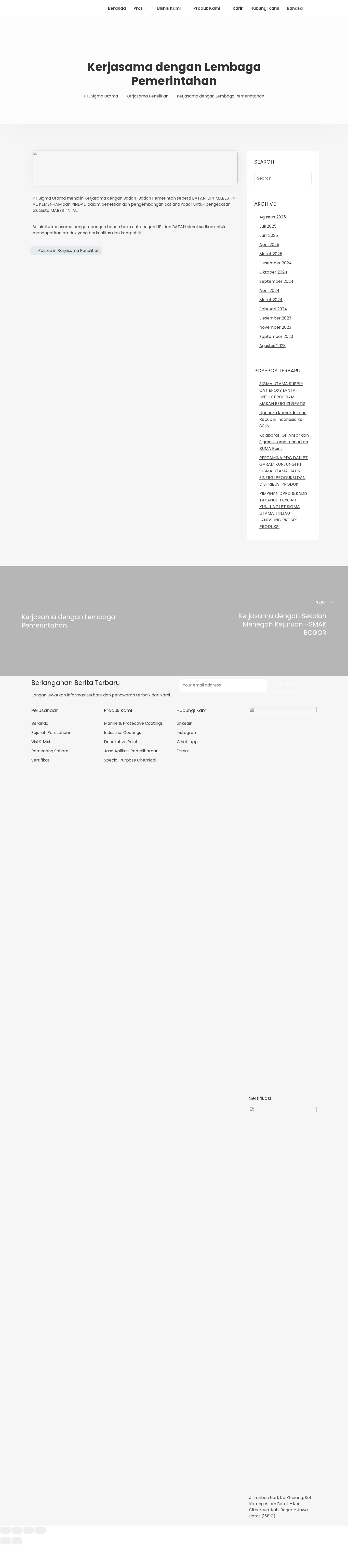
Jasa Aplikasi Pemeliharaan (131, 751)
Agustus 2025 (272, 217)
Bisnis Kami (169, 8)
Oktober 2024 (273, 272)
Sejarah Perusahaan (51, 732)
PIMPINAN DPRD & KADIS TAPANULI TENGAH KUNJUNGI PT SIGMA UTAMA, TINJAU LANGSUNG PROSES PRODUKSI (283, 510)
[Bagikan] (17, 1530)
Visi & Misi (40, 742)
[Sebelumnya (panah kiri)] (5, 1540)
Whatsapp (187, 742)
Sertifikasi (40, 760)
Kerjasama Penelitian (79, 250)
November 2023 (275, 327)
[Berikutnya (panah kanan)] (17, 1540)
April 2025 (269, 245)
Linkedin (184, 723)
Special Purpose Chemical (130, 760)
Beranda (117, 8)
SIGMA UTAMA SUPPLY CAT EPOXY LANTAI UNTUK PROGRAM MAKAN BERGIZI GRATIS (282, 394)
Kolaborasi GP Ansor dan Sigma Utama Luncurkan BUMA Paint (284, 441)
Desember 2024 (275, 263)
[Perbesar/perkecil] (40, 1530)
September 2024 (276, 281)
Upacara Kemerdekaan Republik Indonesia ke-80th (282, 419)
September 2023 (276, 336)
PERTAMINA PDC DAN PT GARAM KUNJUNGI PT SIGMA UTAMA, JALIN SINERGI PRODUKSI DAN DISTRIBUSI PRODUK (283, 471)
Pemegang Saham (49, 751)
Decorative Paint (121, 742)
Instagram (187, 732)
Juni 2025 (268, 235)
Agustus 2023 (272, 346)
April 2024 (269, 290)
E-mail (183, 751)
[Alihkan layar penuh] (28, 1530)
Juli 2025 (267, 226)
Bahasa (295, 8)
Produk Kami (206, 8)
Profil (138, 8)
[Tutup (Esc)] (5, 1530)
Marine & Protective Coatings (133, 723)
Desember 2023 (275, 318)
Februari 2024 (273, 309)
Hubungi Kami (264, 8)
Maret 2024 (271, 300)
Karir (238, 8)
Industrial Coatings (122, 732)
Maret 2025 (270, 254)
